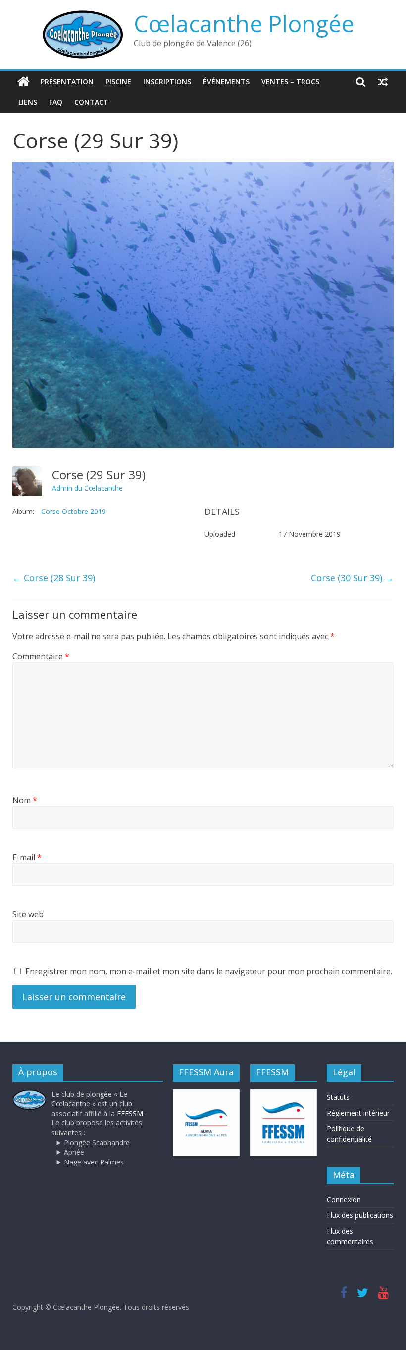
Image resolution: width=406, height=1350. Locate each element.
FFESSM (130, 1113)
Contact (91, 102)
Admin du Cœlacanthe (87, 488)
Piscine (118, 81)
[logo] (29, 1094)
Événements (226, 81)
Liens (27, 102)
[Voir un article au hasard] (383, 81)
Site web (28, 914)
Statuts (338, 1097)
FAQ (55, 102)
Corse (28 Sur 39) (53, 578)
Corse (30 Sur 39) (352, 578)
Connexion (344, 1199)
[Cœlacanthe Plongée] (23, 81)
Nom (24, 800)
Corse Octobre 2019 (73, 511)
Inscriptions (167, 81)
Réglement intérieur (358, 1112)
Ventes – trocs (290, 81)
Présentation (67, 81)
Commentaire (40, 656)
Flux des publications (360, 1215)
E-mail (27, 857)
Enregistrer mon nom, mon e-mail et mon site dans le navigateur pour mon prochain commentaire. (208, 971)
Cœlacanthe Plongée (244, 23)
